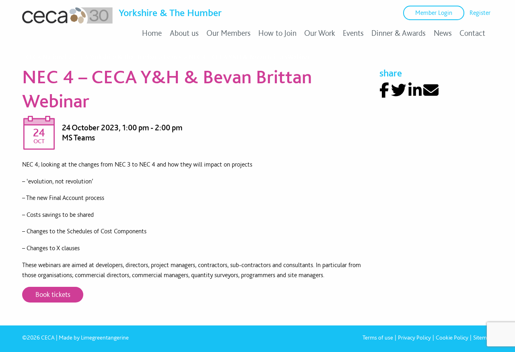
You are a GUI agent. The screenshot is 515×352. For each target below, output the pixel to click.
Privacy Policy (414, 337)
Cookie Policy (452, 337)
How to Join (277, 33)
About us (184, 33)
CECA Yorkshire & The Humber (115, 57)
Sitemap (483, 337)
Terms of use (378, 337)
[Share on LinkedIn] (415, 90)
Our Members (228, 33)
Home (152, 33)
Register (480, 12)
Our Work (319, 33)
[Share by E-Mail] (431, 90)
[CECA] (67, 23)
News (443, 33)
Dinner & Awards (398, 33)
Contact (472, 33)
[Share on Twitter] (398, 90)
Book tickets (52, 294)
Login (433, 12)
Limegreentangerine (105, 337)
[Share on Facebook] (384, 90)
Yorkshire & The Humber (170, 12)
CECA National (46, 57)
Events (353, 33)
